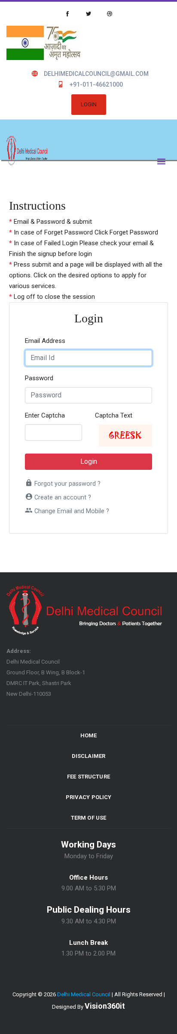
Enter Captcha (45, 415)
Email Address (45, 341)
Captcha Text (113, 415)
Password (39, 378)
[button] (160, 160)
